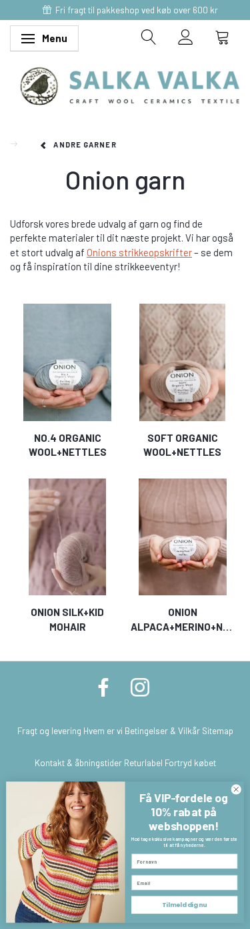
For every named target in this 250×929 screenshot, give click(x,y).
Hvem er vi (103, 730)
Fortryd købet (190, 762)
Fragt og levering (49, 730)
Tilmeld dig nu (184, 904)
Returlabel (143, 762)
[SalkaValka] (130, 85)
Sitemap (217, 730)
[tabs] (149, 36)
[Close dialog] (236, 789)
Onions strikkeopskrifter (139, 252)
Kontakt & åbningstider (78, 762)
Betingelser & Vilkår (162, 730)
